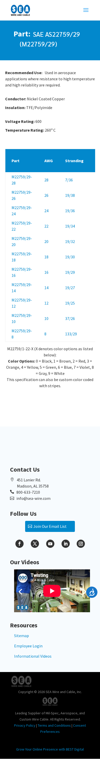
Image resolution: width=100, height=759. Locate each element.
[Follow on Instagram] (81, 544)
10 (46, 318)
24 (46, 210)
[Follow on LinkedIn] (66, 544)
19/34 (70, 226)
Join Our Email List (50, 526)
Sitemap (21, 635)
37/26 (70, 318)
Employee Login (28, 645)
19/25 (70, 303)
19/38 (70, 195)
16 (46, 272)
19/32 (70, 241)
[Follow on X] (35, 544)
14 (46, 287)
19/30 (70, 256)
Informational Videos (33, 656)
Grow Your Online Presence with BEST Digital (50, 749)
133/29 (71, 333)
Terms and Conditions (54, 725)
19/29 (70, 272)
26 (46, 195)
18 (46, 256)
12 (46, 303)
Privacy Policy (24, 725)
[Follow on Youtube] (50, 544)
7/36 (69, 179)
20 (46, 241)
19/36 (70, 210)
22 (46, 226)
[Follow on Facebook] (19, 544)
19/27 (70, 287)
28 (46, 179)
